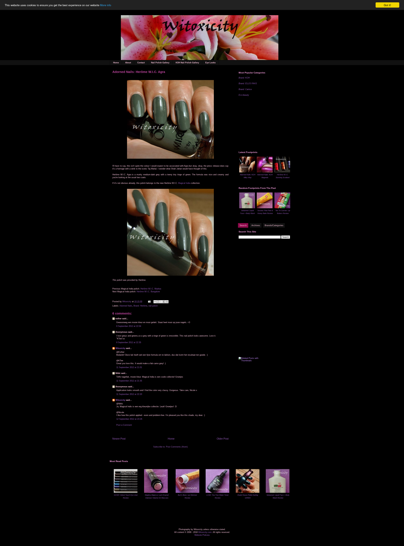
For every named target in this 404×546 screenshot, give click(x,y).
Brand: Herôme (140, 306)
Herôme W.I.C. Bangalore (148, 291)
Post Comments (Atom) (177, 447)
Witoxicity (127, 301)
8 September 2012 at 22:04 (128, 326)
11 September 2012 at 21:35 (129, 381)
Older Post (223, 438)
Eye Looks (210, 62)
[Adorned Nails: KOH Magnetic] (265, 172)
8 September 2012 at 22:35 (128, 342)
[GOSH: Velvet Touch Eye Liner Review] (125, 492)
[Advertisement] (262, 123)
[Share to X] (161, 301)
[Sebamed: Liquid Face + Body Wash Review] (247, 207)
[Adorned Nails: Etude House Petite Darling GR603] (247, 492)
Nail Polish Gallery (160, 62)
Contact (141, 62)
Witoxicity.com (205, 532)
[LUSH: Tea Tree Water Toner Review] (217, 492)
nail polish (153, 306)
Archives (255, 225)
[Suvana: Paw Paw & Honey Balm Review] (265, 207)
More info (105, 5)
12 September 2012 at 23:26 (129, 419)
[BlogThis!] (158, 301)
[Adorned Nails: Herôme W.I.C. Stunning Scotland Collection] (282, 172)
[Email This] (155, 301)
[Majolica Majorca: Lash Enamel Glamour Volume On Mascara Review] (156, 492)
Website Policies (202, 535)
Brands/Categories (274, 225)
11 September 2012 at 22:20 (129, 394)
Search (243, 225)
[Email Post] (149, 301)
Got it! (387, 5)
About (128, 62)
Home (116, 62)
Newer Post (118, 438)
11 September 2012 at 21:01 (129, 367)
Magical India (184, 183)
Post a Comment (124, 425)
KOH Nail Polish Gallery (187, 62)
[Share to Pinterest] (167, 301)
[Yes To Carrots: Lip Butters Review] (282, 207)
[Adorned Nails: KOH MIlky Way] (247, 172)
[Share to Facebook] (164, 301)
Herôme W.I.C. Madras (150, 289)
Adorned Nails (125, 306)
